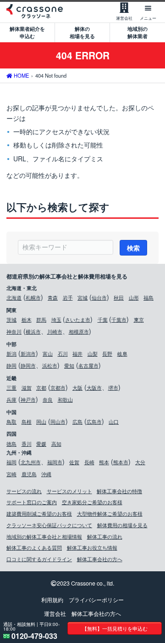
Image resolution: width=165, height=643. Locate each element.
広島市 (94, 421)
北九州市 (31, 462)
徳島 (11, 443)
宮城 (82, 297)
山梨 (93, 353)
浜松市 (49, 365)
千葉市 (118, 319)
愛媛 (41, 443)
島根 (27, 421)
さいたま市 (77, 319)
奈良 (48, 399)
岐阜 (122, 353)
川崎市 (54, 331)
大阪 (77, 387)
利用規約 (52, 600)
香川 (27, 443)
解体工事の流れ (104, 536)
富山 (48, 353)
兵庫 (11, 399)
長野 (107, 353)
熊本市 (120, 462)
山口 (114, 421)
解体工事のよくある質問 (34, 547)
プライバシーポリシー (96, 600)
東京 (139, 319)
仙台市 (99, 297)
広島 (77, 421)
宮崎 (11, 474)
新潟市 (28, 353)
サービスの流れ (24, 491)
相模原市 (79, 331)
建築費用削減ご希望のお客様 (39, 513)
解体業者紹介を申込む (27, 32)
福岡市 (54, 462)
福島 (148, 297)
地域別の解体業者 (137, 32)
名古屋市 (88, 365)
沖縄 (46, 474)
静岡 (11, 365)
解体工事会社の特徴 (119, 491)
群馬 (41, 319)
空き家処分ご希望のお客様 (92, 502)
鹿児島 (29, 474)
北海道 (14, 297)
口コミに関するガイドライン (39, 559)
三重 (11, 387)
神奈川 (14, 331)
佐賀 (74, 462)
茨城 (11, 319)
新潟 (11, 353)
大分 (140, 462)
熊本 (104, 462)
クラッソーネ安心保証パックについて (49, 525)
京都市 (58, 387)
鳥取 (11, 421)
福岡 (11, 462)
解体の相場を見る (82, 32)
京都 (41, 387)
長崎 (89, 462)
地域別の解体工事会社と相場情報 (44, 536)
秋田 (119, 297)
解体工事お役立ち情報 (92, 547)
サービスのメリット (69, 491)
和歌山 (65, 399)
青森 (53, 297)
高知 (56, 443)
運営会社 (55, 613)
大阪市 (94, 387)
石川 (63, 353)
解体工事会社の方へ (99, 559)
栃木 (27, 319)
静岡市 (28, 365)
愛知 (69, 365)
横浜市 (33, 331)
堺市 (113, 387)
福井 (77, 353)
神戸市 (28, 399)
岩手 (68, 297)
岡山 (41, 421)
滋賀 (27, 387)
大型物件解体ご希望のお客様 (110, 513)
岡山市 (58, 421)
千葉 (103, 319)
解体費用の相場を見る (122, 525)
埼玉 (56, 319)
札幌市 (33, 297)
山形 (134, 297)
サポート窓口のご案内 (31, 502)
